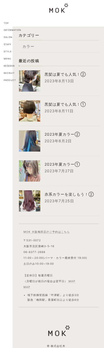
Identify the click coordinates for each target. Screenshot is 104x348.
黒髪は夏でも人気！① (65, 104)
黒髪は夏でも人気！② (65, 74)
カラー (28, 46)
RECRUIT (9, 73)
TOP (6, 23)
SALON (8, 37)
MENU (7, 58)
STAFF (7, 44)
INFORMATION (12, 30)
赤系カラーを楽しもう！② (69, 194)
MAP (71, 281)
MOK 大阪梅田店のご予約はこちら (46, 231)
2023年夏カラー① (62, 164)
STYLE (8, 51)
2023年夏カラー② (62, 134)
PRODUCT (10, 80)
